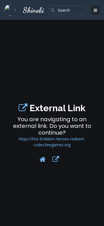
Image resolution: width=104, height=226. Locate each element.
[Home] (43, 159)
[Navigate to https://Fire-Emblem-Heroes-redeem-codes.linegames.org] (23, 108)
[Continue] (55, 159)
